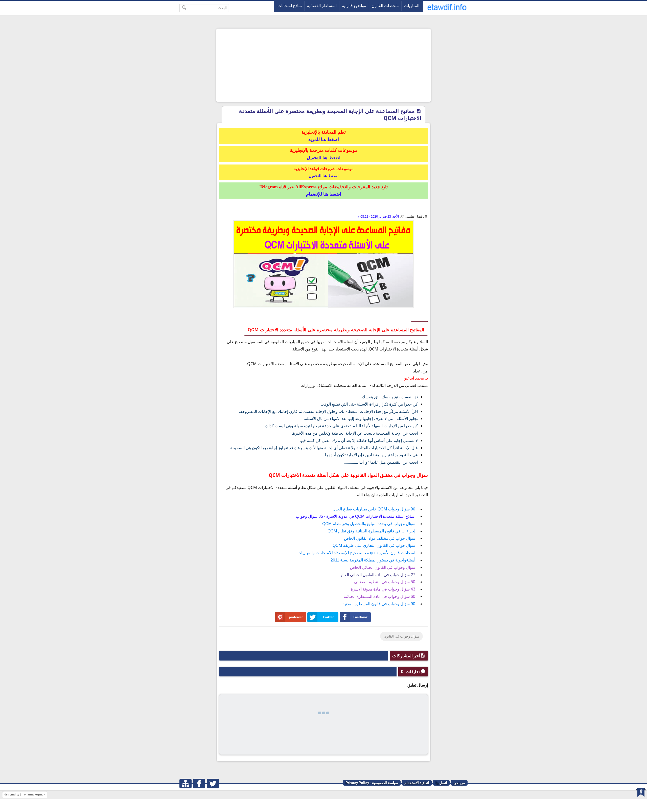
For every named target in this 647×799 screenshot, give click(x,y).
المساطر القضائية (322, 5)
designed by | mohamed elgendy (25, 794)
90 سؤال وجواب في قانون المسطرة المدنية (378, 604)
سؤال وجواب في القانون (401, 636)
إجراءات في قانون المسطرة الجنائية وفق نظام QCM (371, 531)
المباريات (411, 5)
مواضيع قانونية (354, 5)
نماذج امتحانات (290, 5)
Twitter (328, 617)
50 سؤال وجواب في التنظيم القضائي (384, 582)
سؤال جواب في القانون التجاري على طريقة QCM (374, 545)
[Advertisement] (323, 65)
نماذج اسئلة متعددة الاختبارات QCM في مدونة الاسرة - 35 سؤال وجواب (355, 516)
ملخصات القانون (385, 5)
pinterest (296, 617)
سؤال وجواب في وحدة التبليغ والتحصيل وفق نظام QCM (368, 524)
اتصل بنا (441, 783)
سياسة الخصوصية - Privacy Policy (371, 783)
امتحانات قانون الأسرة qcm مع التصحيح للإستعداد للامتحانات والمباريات (356, 553)
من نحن (459, 783)
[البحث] (184, 8)
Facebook (360, 617)
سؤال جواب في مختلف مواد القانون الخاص (379, 538)
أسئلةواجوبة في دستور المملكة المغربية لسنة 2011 (373, 560)
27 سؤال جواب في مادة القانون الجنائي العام (378, 575)
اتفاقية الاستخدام (416, 783)
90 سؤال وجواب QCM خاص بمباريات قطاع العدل (374, 509)
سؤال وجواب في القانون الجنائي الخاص (382, 567)
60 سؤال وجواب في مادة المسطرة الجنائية (379, 596)
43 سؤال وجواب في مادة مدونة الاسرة (383, 589)
